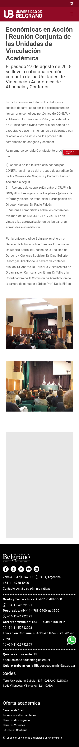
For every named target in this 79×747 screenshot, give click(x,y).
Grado (7, 599)
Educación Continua (15, 730)
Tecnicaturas (24, 599)
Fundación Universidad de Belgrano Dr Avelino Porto (32, 737)
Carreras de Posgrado (16, 720)
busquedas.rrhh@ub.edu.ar (39, 665)
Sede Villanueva (13, 685)
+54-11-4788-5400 (16, 583)
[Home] (24, 14)
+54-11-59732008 (19, 627)
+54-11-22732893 (19, 644)
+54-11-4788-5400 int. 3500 (40, 610)
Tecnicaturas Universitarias (19, 715)
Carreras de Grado (14, 710)
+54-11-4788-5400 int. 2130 (51, 622)
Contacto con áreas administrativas (26, 588)
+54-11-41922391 (19, 605)
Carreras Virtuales (16, 622)
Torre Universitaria (14, 680)
